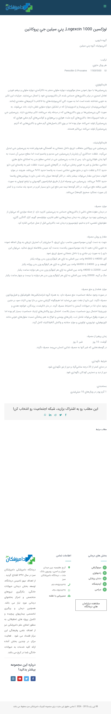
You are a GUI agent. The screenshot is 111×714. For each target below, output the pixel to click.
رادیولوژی (97, 573)
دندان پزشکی (95, 578)
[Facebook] (33, 678)
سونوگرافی (96, 567)
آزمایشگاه (96, 584)
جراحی (98, 589)
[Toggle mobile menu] (105, 6)
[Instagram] (13, 678)
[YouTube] (19, 678)
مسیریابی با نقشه (57, 596)
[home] (20, 557)
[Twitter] (26, 678)
